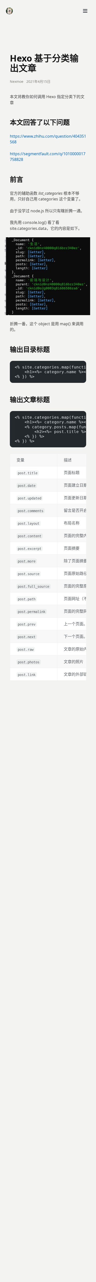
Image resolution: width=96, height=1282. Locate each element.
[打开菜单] (85, 11)
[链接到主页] (9, 10)
